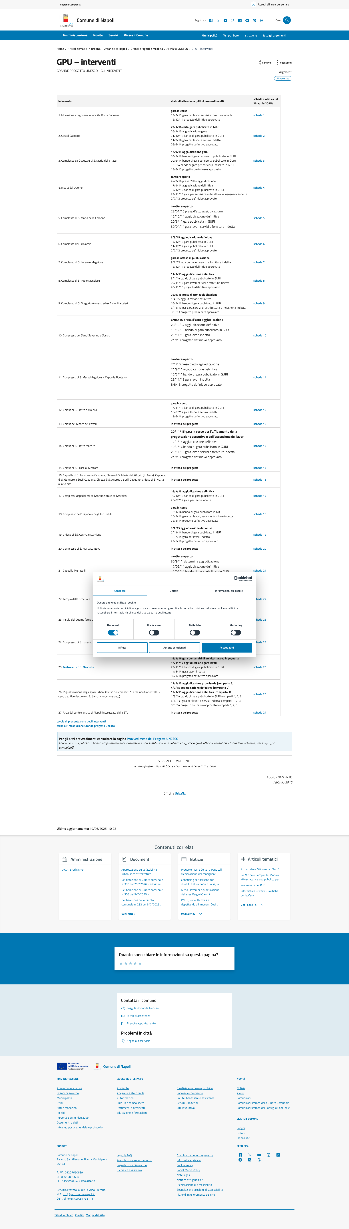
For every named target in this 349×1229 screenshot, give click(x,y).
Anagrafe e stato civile (130, 1093)
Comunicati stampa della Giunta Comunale (263, 1103)
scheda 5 (259, 218)
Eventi (241, 1133)
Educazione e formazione (132, 1112)
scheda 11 (259, 377)
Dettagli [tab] (174, 591)
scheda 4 (259, 187)
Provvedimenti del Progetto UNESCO (152, 738)
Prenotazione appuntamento (134, 1160)
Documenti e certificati (131, 1108)
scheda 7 (259, 262)
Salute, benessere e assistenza (195, 1098)
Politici (61, 1112)
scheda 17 (259, 495)
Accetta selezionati (174, 647)
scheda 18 (259, 514)
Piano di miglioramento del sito (196, 1194)
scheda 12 (259, 410)
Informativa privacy (189, 1160)
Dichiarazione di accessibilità (194, 1185)
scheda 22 (259, 599)
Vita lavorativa (186, 1108)
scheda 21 (259, 570)
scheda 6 (259, 244)
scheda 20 (259, 548)
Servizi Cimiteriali (187, 1103)
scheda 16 (259, 479)
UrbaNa (180, 793)
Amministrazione (75, 35)
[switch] (154, 632)
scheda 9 (259, 303)
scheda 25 (259, 667)
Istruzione (250, 35)
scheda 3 (259, 160)
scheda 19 (259, 534)
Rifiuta (122, 647)
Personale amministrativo (73, 1117)
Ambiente (123, 1088)
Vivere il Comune (136, 35)
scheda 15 (259, 468)
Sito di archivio (64, 1215)
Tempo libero (231, 35)
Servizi (113, 35)
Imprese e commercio (190, 1093)
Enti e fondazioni (67, 1108)
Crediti (79, 1215)
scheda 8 (259, 280)
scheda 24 (259, 642)
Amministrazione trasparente (195, 1155)
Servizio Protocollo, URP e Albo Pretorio (81, 1190)
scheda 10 (259, 335)
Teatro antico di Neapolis (78, 667)
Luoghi (241, 1128)
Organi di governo (68, 1093)
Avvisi (240, 1093)
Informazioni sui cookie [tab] (229, 591)
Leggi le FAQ (124, 1155)
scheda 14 (259, 446)
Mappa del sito (95, 1215)
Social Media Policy (188, 1170)
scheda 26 (259, 694)
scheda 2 (259, 135)
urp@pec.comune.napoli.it (79, 1194)
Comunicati (244, 1098)
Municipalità (209, 35)
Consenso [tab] (120, 591)
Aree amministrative (69, 1088)
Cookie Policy (185, 1165)
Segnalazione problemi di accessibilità (200, 1189)
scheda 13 (259, 424)
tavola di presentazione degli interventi (81, 721)
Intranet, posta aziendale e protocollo (80, 1127)
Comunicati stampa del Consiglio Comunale (263, 1108)
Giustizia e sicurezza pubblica (195, 1088)
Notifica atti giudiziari (190, 1180)
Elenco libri (243, 1138)
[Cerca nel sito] (287, 20)
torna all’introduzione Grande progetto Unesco (86, 726)
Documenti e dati (67, 1122)
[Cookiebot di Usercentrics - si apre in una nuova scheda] (236, 579)
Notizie (241, 1088)
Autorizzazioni (125, 1098)
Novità (98, 35)
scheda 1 (259, 115)
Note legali (183, 1175)
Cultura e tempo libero (130, 1103)
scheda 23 (259, 619)
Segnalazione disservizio (132, 1165)
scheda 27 (259, 712)
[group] (85, 888)
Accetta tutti (227, 647)
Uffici (60, 1103)
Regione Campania (70, 4)
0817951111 (86, 1198)
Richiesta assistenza (129, 1170)
